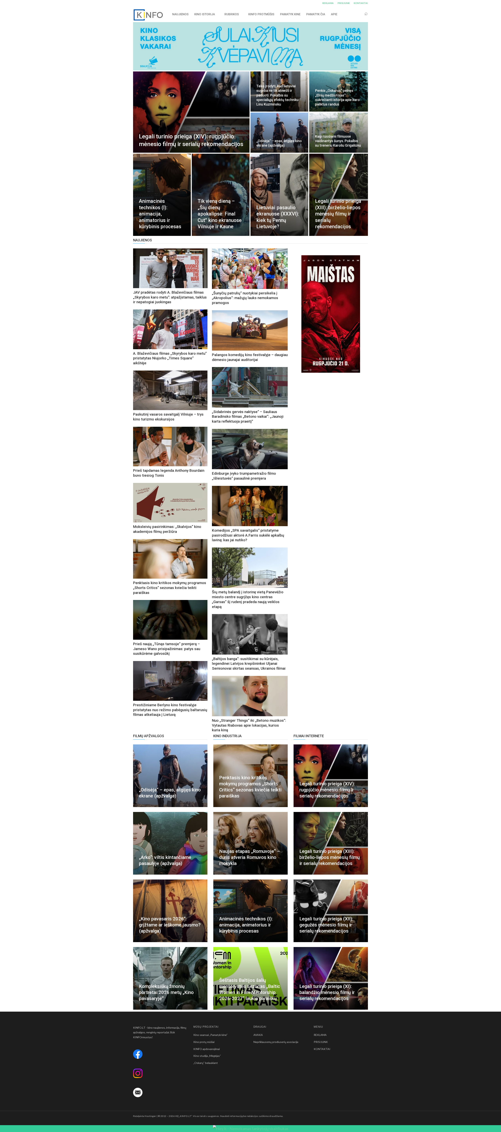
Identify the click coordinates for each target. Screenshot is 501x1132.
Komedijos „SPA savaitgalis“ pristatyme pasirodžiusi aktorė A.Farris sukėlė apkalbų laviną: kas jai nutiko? (248, 535)
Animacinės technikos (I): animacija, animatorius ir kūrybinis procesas (246, 925)
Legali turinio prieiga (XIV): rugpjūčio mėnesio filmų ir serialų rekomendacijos (327, 790)
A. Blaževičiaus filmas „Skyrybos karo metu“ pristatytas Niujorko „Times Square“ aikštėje (170, 358)
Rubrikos (231, 14)
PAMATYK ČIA (315, 14)
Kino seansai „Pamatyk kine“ (210, 1034)
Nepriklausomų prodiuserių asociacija (275, 1042)
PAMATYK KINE (290, 14)
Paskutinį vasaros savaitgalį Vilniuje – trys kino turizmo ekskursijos (168, 416)
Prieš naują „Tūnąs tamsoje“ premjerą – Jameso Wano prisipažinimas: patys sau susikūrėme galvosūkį (166, 649)
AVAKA (258, 1034)
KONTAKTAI (361, 3)
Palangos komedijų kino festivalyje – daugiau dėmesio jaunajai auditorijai (250, 357)
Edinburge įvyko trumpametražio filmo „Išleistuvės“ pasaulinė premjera (244, 476)
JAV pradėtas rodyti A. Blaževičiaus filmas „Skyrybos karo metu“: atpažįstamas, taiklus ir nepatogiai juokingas (170, 297)
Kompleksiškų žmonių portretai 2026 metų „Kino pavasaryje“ (166, 992)
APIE (334, 14)
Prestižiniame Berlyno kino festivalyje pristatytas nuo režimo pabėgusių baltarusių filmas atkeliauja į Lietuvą (170, 710)
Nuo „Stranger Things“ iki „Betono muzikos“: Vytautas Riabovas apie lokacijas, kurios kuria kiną (249, 725)
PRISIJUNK (344, 3)
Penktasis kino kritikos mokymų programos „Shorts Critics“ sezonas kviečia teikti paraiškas (169, 588)
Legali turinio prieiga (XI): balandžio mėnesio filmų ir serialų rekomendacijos (327, 992)
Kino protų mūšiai (203, 1042)
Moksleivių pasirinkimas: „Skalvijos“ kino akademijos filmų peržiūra (167, 529)
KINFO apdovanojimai (206, 1049)
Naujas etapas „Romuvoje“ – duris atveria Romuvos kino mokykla (249, 857)
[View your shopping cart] (358, 14)
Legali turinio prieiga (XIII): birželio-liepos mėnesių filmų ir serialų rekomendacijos (329, 857)
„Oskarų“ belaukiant (205, 1062)
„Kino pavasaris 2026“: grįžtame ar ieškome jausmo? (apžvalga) (170, 925)
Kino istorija (204, 14)
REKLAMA (328, 3)
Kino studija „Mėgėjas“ (207, 1055)
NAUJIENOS (180, 14)
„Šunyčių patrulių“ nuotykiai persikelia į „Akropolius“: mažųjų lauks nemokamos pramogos (245, 298)
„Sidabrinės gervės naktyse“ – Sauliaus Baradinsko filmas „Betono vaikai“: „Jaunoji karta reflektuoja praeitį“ (248, 417)
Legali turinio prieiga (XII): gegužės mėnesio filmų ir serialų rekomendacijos (326, 925)
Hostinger (150, 1116)
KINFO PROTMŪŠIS (261, 14)
